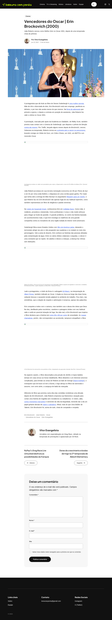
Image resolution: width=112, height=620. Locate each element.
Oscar (48, 415)
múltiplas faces (68, 209)
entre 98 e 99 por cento (58, 315)
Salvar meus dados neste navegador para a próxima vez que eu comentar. (56, 552)
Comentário (33, 495)
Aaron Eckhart (79, 381)
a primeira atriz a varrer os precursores (71, 130)
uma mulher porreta (76, 103)
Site (30, 541)
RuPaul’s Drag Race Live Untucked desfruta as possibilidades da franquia (36, 453)
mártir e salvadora (49, 404)
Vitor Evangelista (41, 40)
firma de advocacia (73, 109)
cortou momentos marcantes (34, 402)
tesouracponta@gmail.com (51, 601)
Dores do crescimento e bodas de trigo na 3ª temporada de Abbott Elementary (73, 453)
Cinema (28, 16)
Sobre (10, 601)
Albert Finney (29, 294)
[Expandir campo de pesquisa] (94, 4)
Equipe (10, 605)
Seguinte (79, 463)
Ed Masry (66, 291)
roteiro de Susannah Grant (36, 209)
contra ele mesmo (30, 127)
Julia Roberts (40, 415)
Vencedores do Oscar (33, 417)
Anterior (32, 463)
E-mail (32, 531)
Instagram (78, 601)
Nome (31, 520)
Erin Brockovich (29, 415)
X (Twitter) (78, 605)
